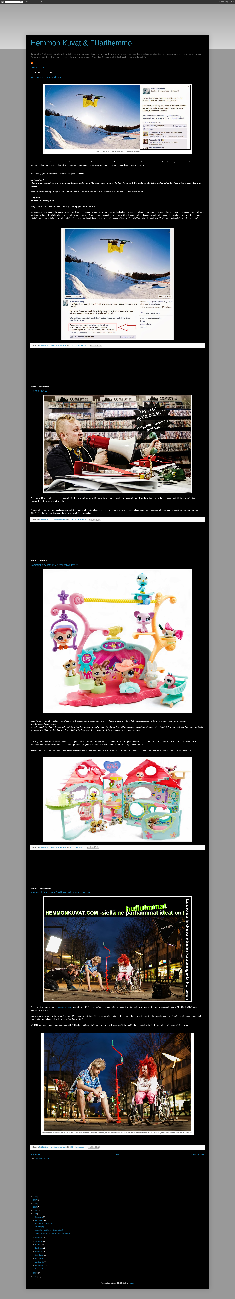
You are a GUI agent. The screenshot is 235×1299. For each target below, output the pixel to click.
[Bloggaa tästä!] (93, 345)
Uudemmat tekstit (37, 1154)
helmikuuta (39, 1265)
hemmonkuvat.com (63, 1007)
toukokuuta (39, 1255)
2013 (35, 1214)
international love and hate (46, 77)
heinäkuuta (39, 1248)
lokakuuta (39, 1238)
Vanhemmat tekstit (197, 1154)
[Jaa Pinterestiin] (100, 345)
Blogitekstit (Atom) (42, 1158)
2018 (35, 1197)
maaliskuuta (39, 1262)
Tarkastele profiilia (37, 67)
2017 (35, 1200)
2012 (35, 1273)
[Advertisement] (23, 19)
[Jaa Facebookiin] (98, 345)
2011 (35, 1277)
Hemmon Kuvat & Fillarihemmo (81, 43)
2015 (35, 1207)
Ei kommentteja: (81, 345)
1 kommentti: (79, 847)
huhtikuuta (39, 1258)
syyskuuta (39, 1241)
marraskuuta (39, 1220)
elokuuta (38, 1245)
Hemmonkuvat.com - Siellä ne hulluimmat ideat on (60, 892)
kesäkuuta (39, 1252)
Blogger (131, 1283)
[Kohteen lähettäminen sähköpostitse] (91, 345)
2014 (35, 1210)
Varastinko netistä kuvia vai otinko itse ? (54, 564)
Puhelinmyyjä (39, 390)
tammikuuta (39, 1269)
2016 (35, 1204)
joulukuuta (39, 1217)
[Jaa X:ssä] (96, 345)
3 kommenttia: (80, 1147)
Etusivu (117, 1154)
